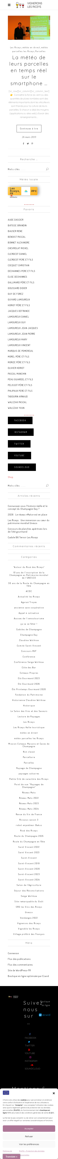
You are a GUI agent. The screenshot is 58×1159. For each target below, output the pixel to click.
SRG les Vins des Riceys (29, 907)
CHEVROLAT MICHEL (18, 248)
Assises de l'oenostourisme (29, 618)
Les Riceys (16, 47)
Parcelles (40, 51)
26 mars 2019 (29, 137)
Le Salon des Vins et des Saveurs (29, 711)
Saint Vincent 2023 (29, 852)
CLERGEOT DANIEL (17, 254)
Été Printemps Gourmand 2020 (29, 689)
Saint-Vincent (29, 858)
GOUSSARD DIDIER (17, 288)
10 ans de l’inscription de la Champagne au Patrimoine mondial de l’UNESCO (29, 575)
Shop (10, 477)
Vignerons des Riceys (29, 923)
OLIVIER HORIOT (16, 368)
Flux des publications (19, 959)
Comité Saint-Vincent (29, 645)
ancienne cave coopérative (29, 607)
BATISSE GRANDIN (17, 225)
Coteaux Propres (29, 673)
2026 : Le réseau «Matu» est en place (27, 514)
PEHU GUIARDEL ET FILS (20, 379)
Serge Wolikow (29, 896)
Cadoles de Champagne (29, 629)
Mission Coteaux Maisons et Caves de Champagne (29, 745)
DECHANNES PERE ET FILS (21, 271)
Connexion (13, 953)
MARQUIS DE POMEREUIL (20, 350)
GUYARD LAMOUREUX (19, 299)
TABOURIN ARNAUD (18, 396)
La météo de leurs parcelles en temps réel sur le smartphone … (29, 70)
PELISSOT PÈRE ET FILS (20, 385)
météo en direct (31, 47)
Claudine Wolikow (29, 640)
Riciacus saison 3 (29, 820)
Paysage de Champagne (29, 768)
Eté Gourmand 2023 (29, 678)
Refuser (29, 1136)
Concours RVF (29, 651)
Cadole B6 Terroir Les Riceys (23, 537)
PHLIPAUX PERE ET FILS (20, 390)
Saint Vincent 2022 (29, 847)
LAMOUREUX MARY (17, 339)
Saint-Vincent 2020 (29, 869)
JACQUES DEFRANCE (19, 311)
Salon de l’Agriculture (29, 885)
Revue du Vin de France (29, 814)
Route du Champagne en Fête (29, 841)
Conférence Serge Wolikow (29, 662)
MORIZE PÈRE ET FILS (19, 362)
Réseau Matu (29, 792)
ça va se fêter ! (29, 624)
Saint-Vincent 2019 (29, 863)
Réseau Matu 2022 (29, 798)
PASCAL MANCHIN (17, 373)
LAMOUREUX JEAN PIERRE (21, 333)
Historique (29, 705)
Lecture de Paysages (29, 716)
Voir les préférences (29, 1144)
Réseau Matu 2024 (29, 809)
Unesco (29, 912)
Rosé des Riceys (29, 830)
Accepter (29, 1128)
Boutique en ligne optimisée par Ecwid (28, 976)
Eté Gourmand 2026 (29, 684)
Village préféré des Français (29, 934)
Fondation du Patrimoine (29, 694)
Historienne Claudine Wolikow (29, 700)
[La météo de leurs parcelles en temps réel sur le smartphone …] (29, 28)
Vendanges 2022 (29, 918)
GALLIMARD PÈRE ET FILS (21, 282)
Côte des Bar (29, 667)
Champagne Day (29, 635)
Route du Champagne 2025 (29, 836)
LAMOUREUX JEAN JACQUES (23, 328)
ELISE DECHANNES (17, 276)
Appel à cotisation (29, 613)
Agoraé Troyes (29, 602)
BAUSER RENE (15, 231)
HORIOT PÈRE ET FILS (19, 305)
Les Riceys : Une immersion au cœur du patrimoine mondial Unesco (28, 522)
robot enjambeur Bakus (29, 825)
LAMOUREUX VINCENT (19, 345)
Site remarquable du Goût (29, 901)
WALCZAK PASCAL (17, 402)
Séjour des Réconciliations (29, 890)
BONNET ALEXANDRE (19, 242)
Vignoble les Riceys (29, 928)
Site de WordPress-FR (19, 970)
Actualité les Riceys (29, 596)
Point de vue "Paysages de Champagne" (29, 785)
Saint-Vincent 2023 (29, 874)
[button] (53, 1093)
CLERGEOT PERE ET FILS (20, 259)
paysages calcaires (29, 773)
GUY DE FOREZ (15, 293)
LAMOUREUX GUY (17, 322)
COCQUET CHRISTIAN (18, 265)
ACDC (29, 591)
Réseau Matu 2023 (29, 803)
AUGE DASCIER (15, 219)
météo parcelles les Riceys (29, 738)
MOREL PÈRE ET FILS (18, 356)
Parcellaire (29, 757)
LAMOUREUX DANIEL (18, 316)
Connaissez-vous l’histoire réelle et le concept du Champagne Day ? (27, 507)
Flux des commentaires (20, 964)
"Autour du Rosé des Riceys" (29, 567)
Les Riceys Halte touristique (29, 727)
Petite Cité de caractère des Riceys (29, 779)
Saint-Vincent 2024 (29, 879)
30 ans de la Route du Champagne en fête (29, 584)
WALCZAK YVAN (16, 407)
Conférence (29, 656)
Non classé (29, 752)
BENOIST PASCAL (17, 236)
